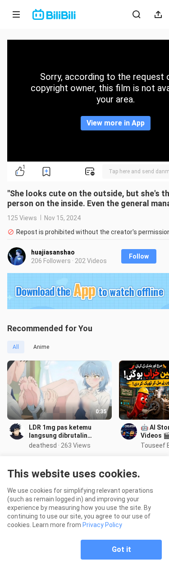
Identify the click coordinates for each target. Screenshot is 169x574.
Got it (121, 549)
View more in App (116, 123)
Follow (139, 256)
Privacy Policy (102, 524)
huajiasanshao (53, 252)
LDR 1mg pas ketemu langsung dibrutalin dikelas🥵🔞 (60, 432)
